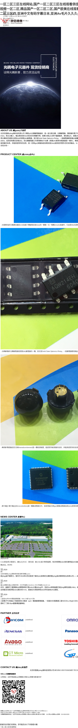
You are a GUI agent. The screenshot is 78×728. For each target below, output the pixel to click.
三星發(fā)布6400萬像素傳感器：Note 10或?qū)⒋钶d (18, 598)
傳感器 (20, 21)
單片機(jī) (26, 21)
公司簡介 (6, 16)
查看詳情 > (4, 145)
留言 (39, 712)
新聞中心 (6, 23)
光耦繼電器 (14, 21)
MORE (9, 565)
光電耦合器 (6, 21)
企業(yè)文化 (13, 16)
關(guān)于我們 (8, 14)
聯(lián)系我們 (22, 16)
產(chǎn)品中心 (8, 18)
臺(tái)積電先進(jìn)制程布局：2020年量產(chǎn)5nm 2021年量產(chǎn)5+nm (25, 585)
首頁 (4, 11)
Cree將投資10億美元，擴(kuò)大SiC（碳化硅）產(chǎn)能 (22, 562)
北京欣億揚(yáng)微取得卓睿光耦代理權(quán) (15, 574)
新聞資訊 (6, 25)
